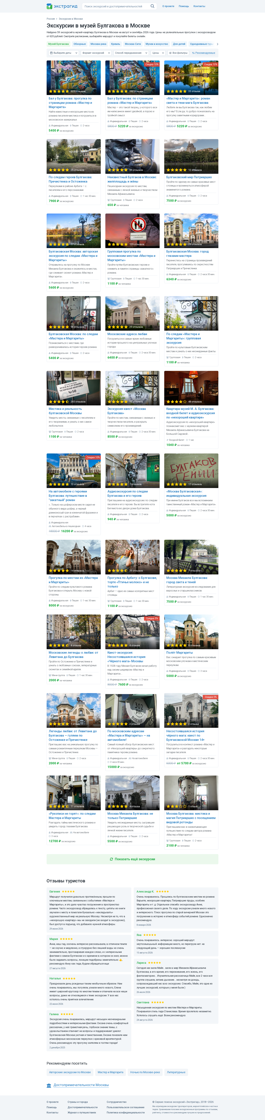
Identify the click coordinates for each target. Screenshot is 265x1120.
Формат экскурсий (93, 52)
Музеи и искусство (157, 44)
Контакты (199, 6)
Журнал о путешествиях (82, 1112)
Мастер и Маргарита (110, 1072)
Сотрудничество (117, 1102)
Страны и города (78, 1102)
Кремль (115, 44)
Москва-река (98, 44)
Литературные (176, 1072)
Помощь (184, 6)
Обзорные (80, 44)
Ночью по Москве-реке (145, 1072)
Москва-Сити (133, 44)
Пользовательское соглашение (125, 1107)
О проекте (168, 6)
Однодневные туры (201, 44)
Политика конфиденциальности (126, 1112)
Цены (155, 52)
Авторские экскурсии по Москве (70, 1072)
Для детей (179, 44)
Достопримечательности (83, 1107)
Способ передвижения (128, 52)
